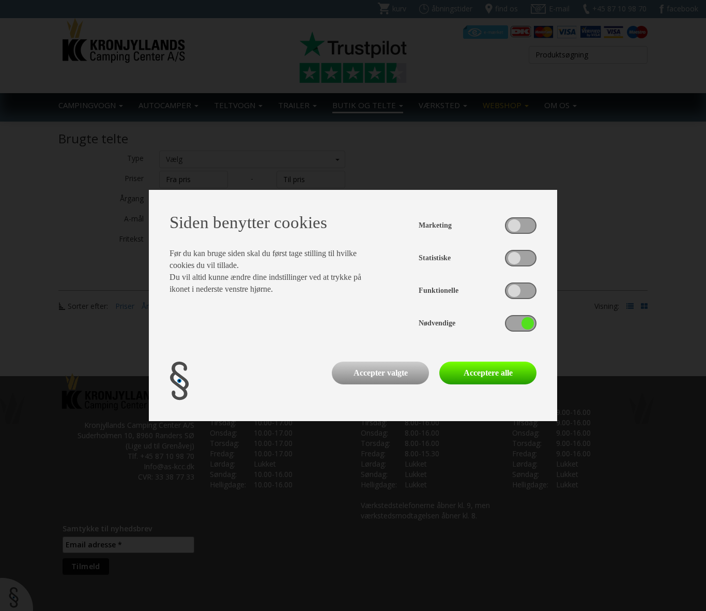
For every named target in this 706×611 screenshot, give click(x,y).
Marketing (435, 225)
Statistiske (435, 258)
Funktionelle (438, 290)
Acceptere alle (488, 372)
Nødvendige (437, 323)
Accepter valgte (381, 372)
